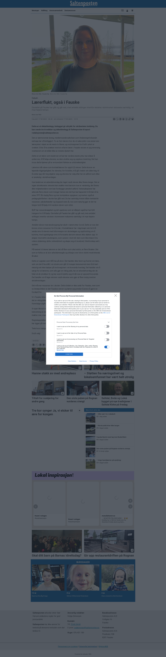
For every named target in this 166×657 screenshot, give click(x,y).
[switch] (106, 326)
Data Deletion (72, 361)
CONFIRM (69, 354)
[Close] (116, 296)
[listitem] (83, 322)
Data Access (83, 361)
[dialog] (83, 328)
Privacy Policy (94, 361)
